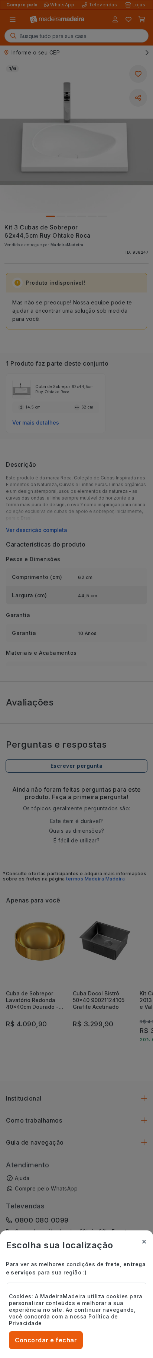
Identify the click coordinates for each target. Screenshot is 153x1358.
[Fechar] (144, 1241)
